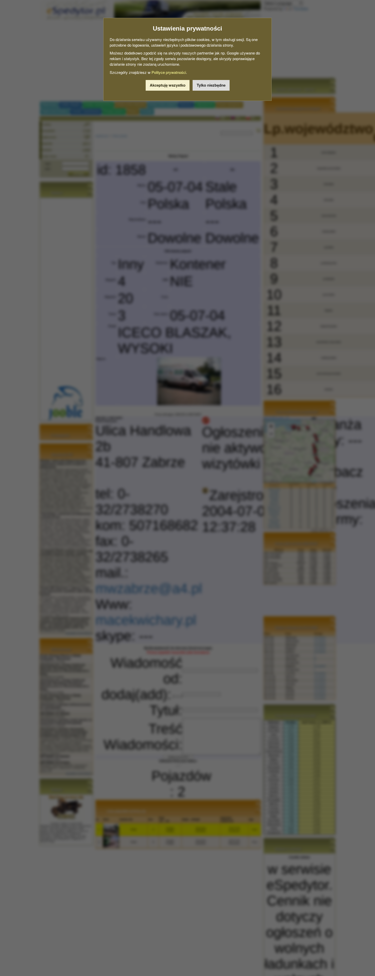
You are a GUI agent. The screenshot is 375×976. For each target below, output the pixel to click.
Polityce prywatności (169, 72)
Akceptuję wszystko (167, 85)
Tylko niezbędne (211, 85)
